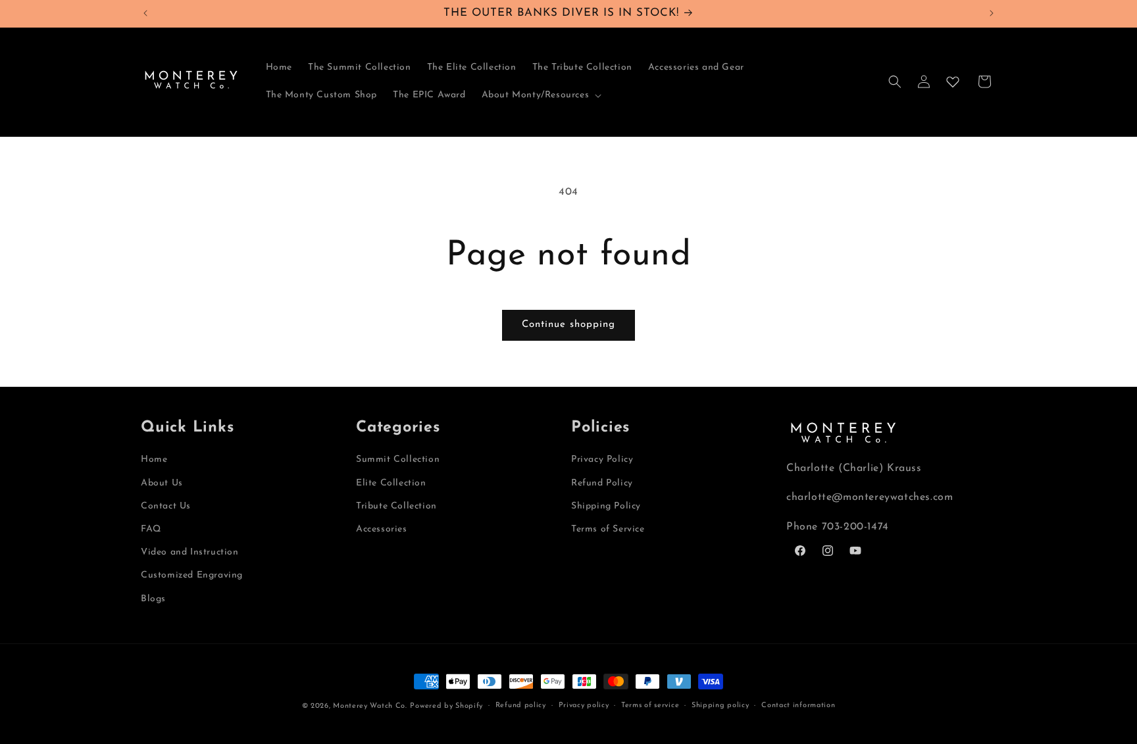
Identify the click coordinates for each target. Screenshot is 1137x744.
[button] (540, 95)
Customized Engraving (192, 575)
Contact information (798, 705)
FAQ (151, 529)
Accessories (381, 529)
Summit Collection (398, 459)
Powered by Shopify (446, 706)
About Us (162, 483)
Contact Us (166, 506)
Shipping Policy (606, 506)
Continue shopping (568, 325)
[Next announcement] (991, 13)
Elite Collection (391, 483)
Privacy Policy (602, 459)
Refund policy (520, 705)
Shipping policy (720, 705)
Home (154, 459)
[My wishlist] (952, 81)
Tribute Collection (396, 506)
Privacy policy (584, 705)
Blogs (153, 599)
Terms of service (650, 705)
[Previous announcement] (145, 13)
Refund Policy (602, 483)
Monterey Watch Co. (370, 706)
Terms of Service (608, 529)
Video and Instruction (190, 552)
